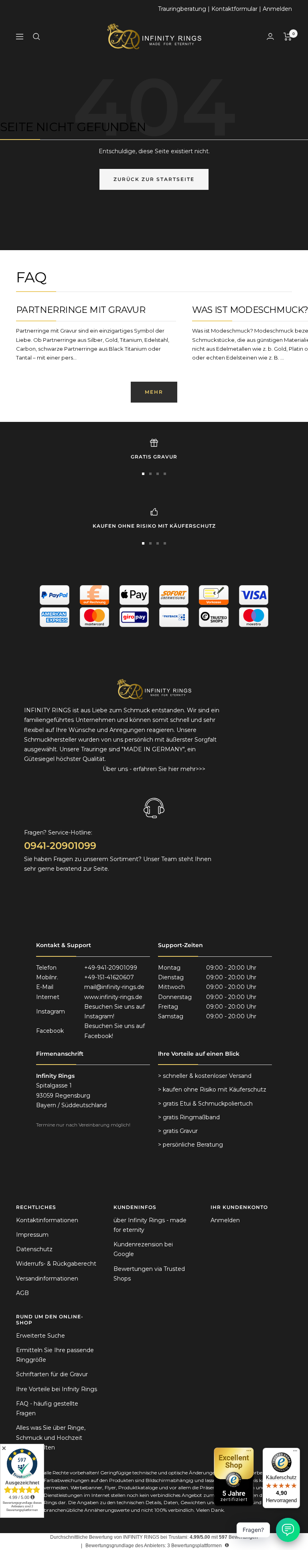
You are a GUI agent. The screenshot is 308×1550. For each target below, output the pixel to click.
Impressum (32, 1234)
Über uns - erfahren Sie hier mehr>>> (154, 769)
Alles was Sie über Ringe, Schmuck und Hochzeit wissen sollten (50, 1437)
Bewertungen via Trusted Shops (149, 1273)
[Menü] (295, 1452)
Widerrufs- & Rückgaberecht (56, 1263)
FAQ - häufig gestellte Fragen (47, 1408)
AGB (22, 1293)
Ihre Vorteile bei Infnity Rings (56, 1389)
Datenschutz (34, 1249)
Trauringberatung (182, 8)
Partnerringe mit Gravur (80, 309)
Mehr (154, 392)
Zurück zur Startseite (154, 179)
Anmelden (277, 8)
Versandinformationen (47, 1278)
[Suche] (36, 36)
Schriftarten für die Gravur (52, 1374)
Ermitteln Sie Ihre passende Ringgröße (55, 1354)
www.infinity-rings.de (113, 997)
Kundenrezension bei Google (143, 1249)
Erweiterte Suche (40, 1335)
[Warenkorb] (288, 37)
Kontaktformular (234, 8)
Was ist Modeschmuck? (250, 309)
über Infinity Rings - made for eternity (149, 1225)
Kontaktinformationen (47, 1220)
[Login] (270, 36)
